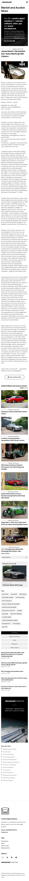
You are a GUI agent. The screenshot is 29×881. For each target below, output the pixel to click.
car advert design (6, 617)
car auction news (20, 597)
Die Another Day (6, 623)
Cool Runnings (16, 623)
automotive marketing (15, 613)
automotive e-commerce (8, 610)
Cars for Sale (5, 845)
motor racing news (7, 600)
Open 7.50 (4, 627)
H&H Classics (22, 594)
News (2, 843)
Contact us (4, 832)
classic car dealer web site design (10, 604)
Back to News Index (15, 377)
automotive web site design (9, 607)
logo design (5, 613)
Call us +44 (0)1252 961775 (9, 830)
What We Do (4, 841)
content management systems (10, 620)
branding (19, 610)
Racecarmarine (5, 848)
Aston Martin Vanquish (7, 597)
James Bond (14, 594)
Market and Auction (18, 49)
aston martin (5, 594)
